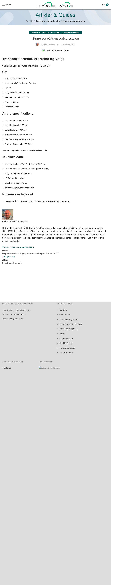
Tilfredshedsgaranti (68, 319)
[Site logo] (47, 4)
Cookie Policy (65, 343)
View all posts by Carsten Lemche (18, 247)
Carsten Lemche (47, 45)
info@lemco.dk (16, 318)
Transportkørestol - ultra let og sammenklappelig (60, 21)
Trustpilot (6, 368)
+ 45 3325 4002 (18, 314)
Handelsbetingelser (68, 329)
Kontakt (63, 310)
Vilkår (62, 333)
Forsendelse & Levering (70, 324)
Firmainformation (67, 348)
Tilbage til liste (8, 257)
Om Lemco (64, 314)
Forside (29, 21)
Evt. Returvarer (66, 352)
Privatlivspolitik (66, 338)
